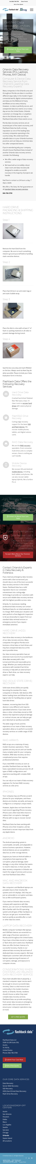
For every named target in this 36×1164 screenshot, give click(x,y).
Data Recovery (8, 1083)
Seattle (5, 1127)
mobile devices (17, 472)
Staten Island (7, 1138)
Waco (5, 1122)
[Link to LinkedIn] (29, 1158)
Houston (6, 1117)
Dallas (5, 1119)
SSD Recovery (8, 1088)
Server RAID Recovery (10, 1086)
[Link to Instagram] (31, 1158)
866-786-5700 (7, 193)
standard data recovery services (16, 189)
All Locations (7, 1141)
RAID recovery (25, 446)
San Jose (6, 1130)
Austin (5, 1111)
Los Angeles (7, 1125)
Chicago (5, 1132)
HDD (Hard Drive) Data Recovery (14, 1091)
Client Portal (24, 1)
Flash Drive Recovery (10, 1094)
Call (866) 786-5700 (14, 1)
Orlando (6, 1135)
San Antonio (7, 1114)
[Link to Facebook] (26, 1158)
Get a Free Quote (18, 4)
